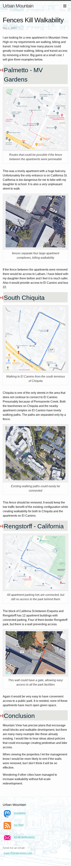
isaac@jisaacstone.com (18, 852)
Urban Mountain (18, 6)
